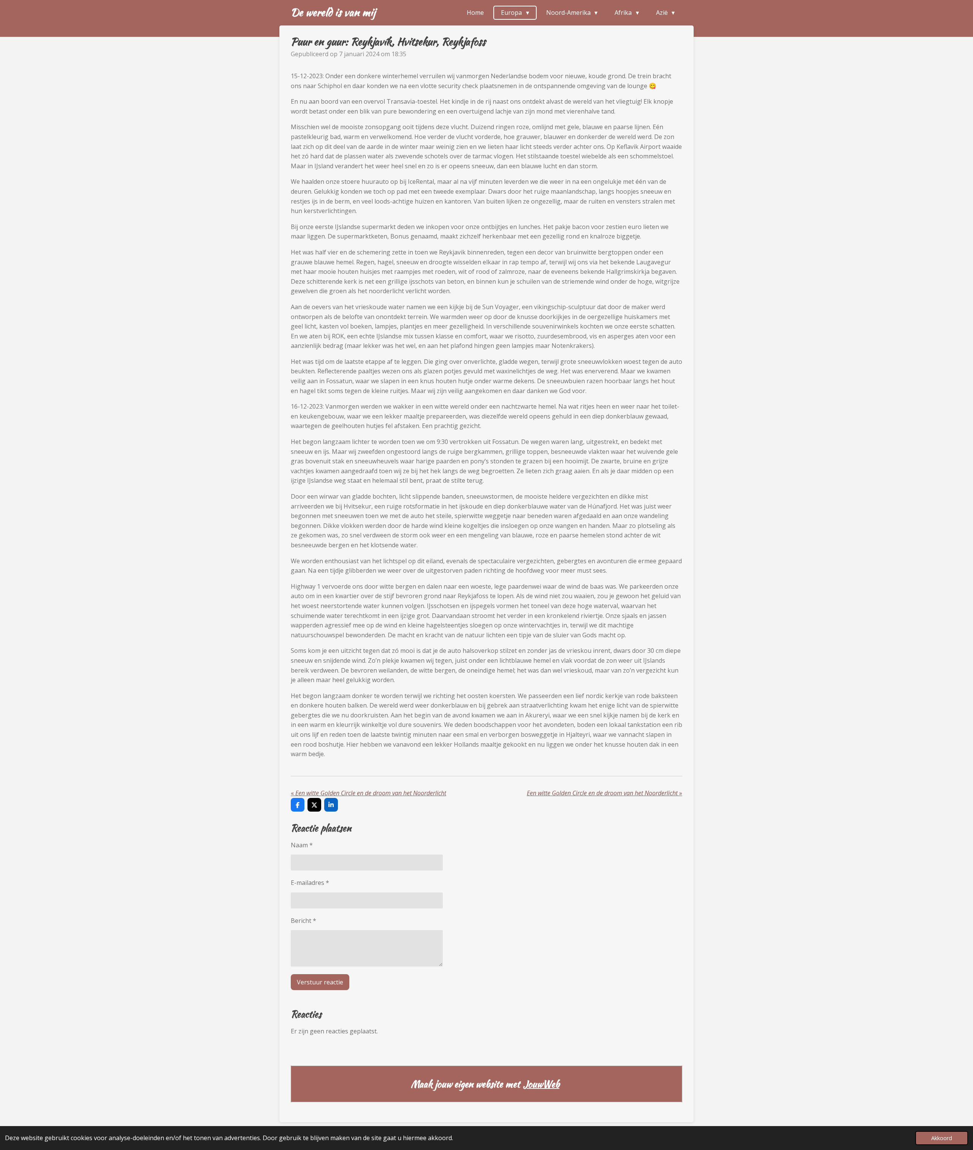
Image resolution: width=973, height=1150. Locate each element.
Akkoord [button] (941, 1138)
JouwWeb (541, 1084)
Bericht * (303, 920)
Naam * (302, 845)
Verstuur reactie (320, 982)
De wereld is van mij (333, 12)
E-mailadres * (310, 882)
